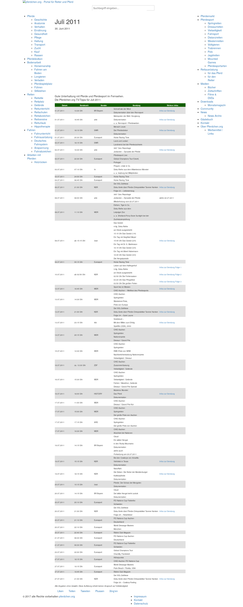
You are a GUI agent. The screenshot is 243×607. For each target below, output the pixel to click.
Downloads (207, 101)
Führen (38, 87)
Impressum (140, 596)
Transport (39, 44)
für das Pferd (215, 73)
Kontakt (205, 123)
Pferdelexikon (35, 59)
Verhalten (39, 26)
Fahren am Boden (40, 71)
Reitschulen (40, 112)
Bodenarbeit (34, 62)
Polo (210, 51)
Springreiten (214, 23)
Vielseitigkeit (215, 30)
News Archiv (215, 115)
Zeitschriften (215, 91)
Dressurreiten (215, 26)
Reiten (31, 94)
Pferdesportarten (217, 66)
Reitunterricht (41, 108)
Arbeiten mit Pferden (34, 156)
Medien (205, 83)
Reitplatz (39, 101)
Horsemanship (42, 66)
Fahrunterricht (42, 133)
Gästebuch (207, 119)
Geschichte (40, 19)
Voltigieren (214, 44)
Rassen (38, 55)
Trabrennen (214, 48)
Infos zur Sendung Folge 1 (170, 267)
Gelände (39, 105)
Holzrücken (40, 162)
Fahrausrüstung (43, 137)
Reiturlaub (40, 123)
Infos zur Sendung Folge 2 (170, 274)
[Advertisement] (121, 64)
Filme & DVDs (212, 96)
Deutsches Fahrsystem (41, 142)
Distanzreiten (215, 37)
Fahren (31, 130)
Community (207, 108)
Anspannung (41, 148)
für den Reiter (212, 78)
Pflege (37, 37)
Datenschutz (141, 603)
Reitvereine (40, 119)
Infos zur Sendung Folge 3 (170, 281)
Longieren (40, 76)
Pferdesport (207, 19)
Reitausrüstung (209, 69)
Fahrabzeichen (42, 151)
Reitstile (38, 98)
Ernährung (40, 30)
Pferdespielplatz (43, 83)
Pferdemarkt (208, 16)
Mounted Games (213, 60)
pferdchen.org (67, 596)
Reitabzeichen (42, 115)
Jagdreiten (214, 55)
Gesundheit (40, 34)
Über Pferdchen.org (212, 126)
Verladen (39, 80)
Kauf (36, 51)
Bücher (212, 87)
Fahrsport (213, 34)
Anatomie (39, 23)
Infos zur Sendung (167, 110)
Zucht (37, 48)
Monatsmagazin (217, 105)
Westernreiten (216, 41)
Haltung (38, 41)
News (204, 112)
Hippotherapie (42, 126)
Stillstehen (40, 91)
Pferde (31, 16)
